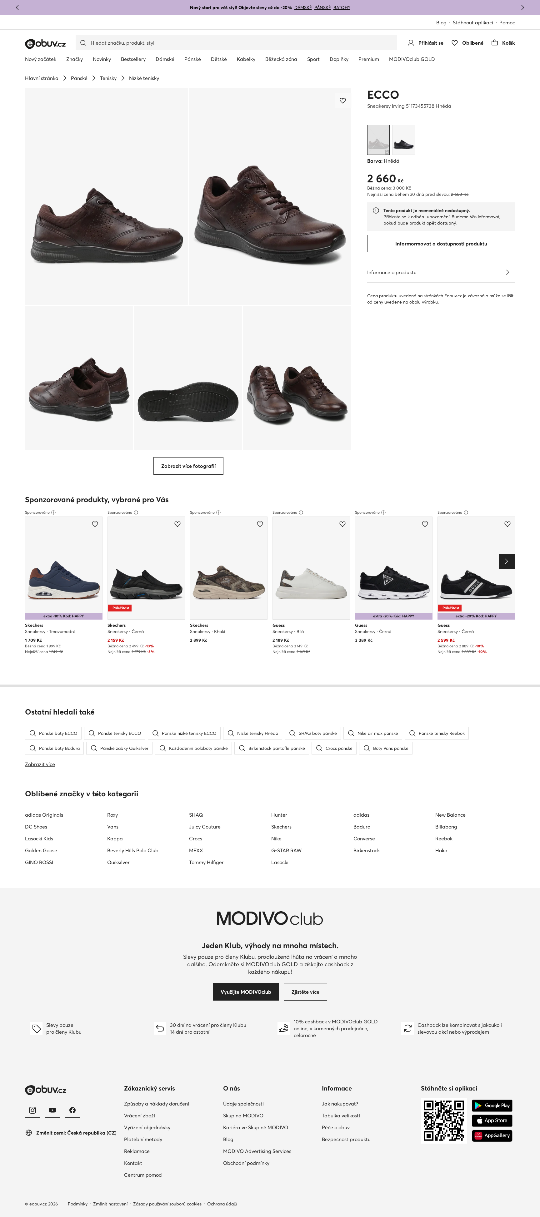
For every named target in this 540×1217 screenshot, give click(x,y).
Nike (276, 838)
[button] (106, 196)
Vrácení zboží (139, 1115)
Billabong (446, 827)
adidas (361, 815)
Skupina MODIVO (243, 1115)
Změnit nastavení (110, 1204)
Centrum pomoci (143, 1175)
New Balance (450, 815)
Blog (441, 22)
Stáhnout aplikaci (473, 22)
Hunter (279, 815)
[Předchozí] (17, 7)
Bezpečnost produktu (346, 1139)
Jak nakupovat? (340, 1104)
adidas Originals (44, 815)
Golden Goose (41, 850)
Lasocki (279, 862)
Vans (112, 827)
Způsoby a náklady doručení (156, 1104)
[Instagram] (32, 1110)
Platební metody (143, 1139)
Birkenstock (366, 850)
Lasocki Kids (39, 838)
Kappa (115, 838)
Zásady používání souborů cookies (167, 1204)
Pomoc (507, 22)
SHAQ (196, 815)
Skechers (281, 827)
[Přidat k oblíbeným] (343, 100)
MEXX (196, 850)
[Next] (507, 561)
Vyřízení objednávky (147, 1127)
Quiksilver (118, 862)
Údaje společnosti (243, 1104)
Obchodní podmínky (246, 1163)
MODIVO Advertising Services (257, 1151)
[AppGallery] (492, 1136)
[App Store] (492, 1121)
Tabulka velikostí (341, 1115)
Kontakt (133, 1163)
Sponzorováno (37, 512)
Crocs (195, 838)
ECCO (383, 94)
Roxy (112, 815)
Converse (364, 838)
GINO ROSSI (39, 862)
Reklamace (137, 1151)
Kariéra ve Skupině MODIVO (255, 1127)
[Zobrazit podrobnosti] (507, 272)
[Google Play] (492, 1106)
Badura (362, 827)
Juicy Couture (205, 827)
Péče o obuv (336, 1127)
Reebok (443, 838)
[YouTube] (52, 1110)
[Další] (522, 7)
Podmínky (78, 1204)
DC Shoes (36, 827)
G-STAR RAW (286, 850)
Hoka (441, 850)
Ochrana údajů (222, 1204)
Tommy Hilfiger (206, 862)
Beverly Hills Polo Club (132, 850)
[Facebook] (72, 1110)
